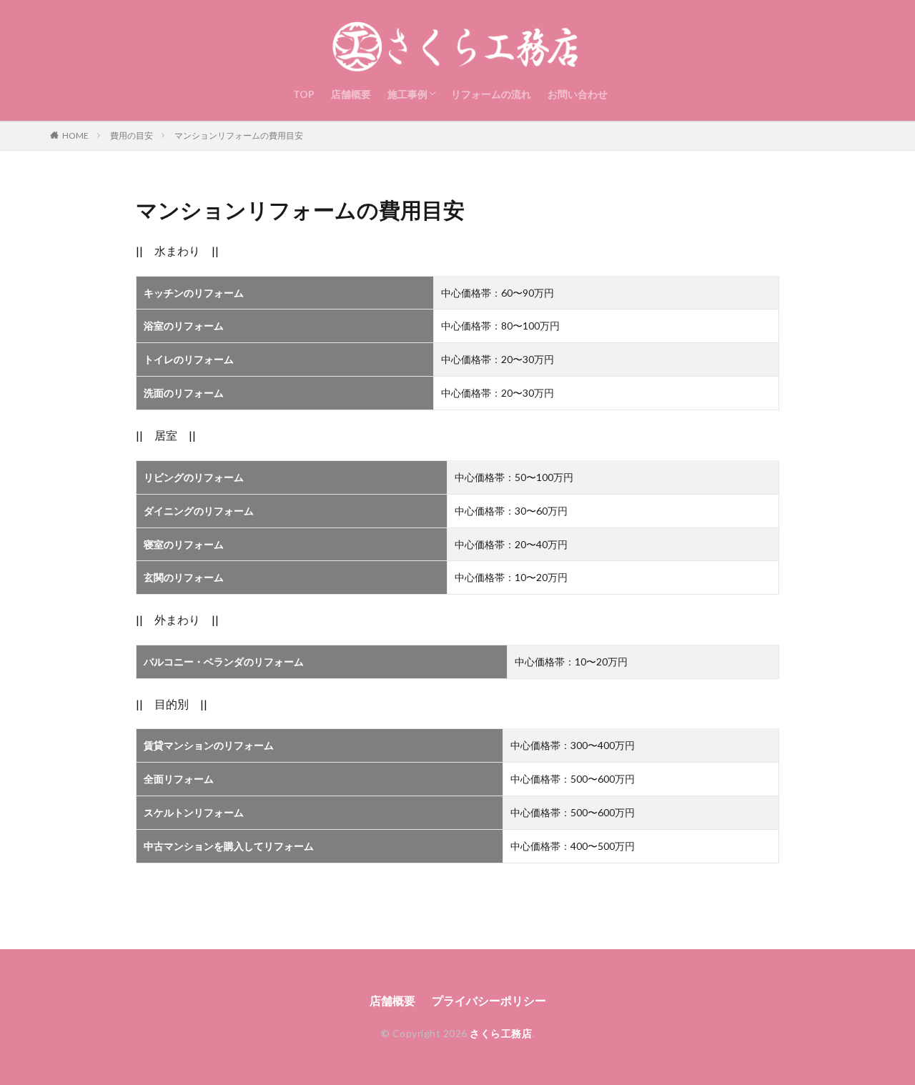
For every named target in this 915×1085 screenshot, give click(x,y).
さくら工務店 (501, 1033)
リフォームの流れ (491, 94)
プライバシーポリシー (489, 1000)
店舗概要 (351, 94)
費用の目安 (131, 135)
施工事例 (407, 94)
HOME (75, 135)
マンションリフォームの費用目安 (238, 135)
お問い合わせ (578, 94)
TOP (304, 94)
